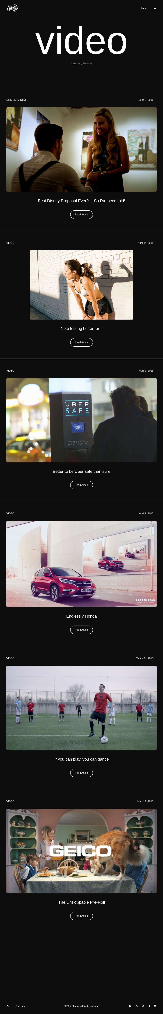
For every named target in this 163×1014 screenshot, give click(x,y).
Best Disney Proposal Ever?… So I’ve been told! (81, 200)
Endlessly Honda (81, 616)
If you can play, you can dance (81, 759)
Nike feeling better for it (82, 328)
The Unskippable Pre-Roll (81, 902)
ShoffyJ (75, 1006)
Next (111, 976)
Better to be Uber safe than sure (81, 471)
